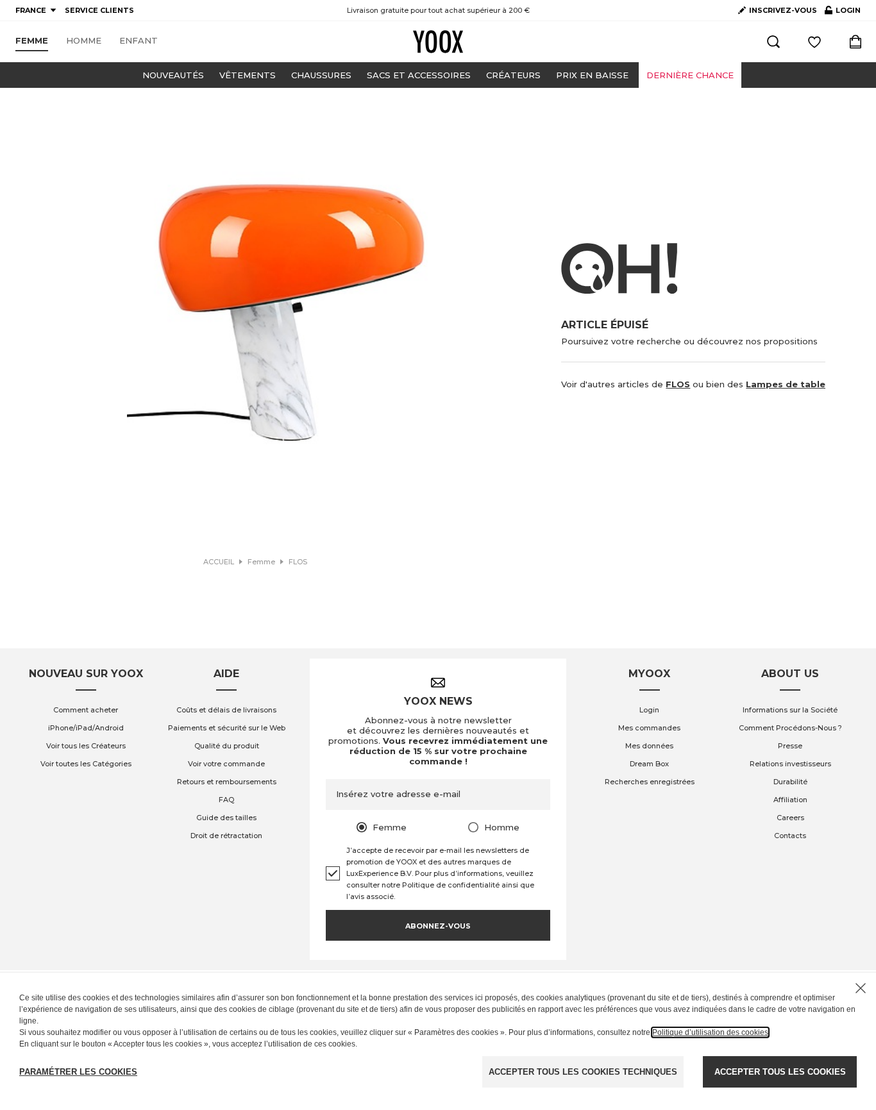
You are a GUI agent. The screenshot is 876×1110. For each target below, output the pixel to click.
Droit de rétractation (226, 835)
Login (649, 709)
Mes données (649, 745)
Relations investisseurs (790, 763)
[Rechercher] (773, 42)
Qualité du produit (226, 745)
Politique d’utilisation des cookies (710, 1032)
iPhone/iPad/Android (86, 727)
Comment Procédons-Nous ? (790, 727)
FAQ (226, 799)
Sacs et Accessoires (419, 75)
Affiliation (790, 799)
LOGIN (843, 13)
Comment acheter (85, 709)
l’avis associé (370, 896)
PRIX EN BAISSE (592, 75)
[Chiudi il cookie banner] (860, 988)
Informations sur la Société (790, 709)
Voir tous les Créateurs (86, 745)
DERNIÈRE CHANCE (690, 75)
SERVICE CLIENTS (99, 10)
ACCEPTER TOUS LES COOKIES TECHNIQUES (583, 1072)
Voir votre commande (226, 763)
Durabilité (790, 781)
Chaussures (321, 75)
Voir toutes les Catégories (85, 763)
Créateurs (513, 75)
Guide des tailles (226, 817)
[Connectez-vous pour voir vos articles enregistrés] (814, 42)
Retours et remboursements (226, 781)
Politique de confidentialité (451, 884)
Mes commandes (649, 727)
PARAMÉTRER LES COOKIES (78, 1072)
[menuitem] (31, 41)
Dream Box (649, 763)
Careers (790, 817)
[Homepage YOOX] (438, 41)
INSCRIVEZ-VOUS (783, 10)
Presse (790, 745)
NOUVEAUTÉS (173, 75)
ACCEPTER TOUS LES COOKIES (780, 1072)
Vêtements (247, 75)
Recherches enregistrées (650, 781)
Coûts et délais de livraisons (226, 709)
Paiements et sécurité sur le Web (226, 727)
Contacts (790, 835)
